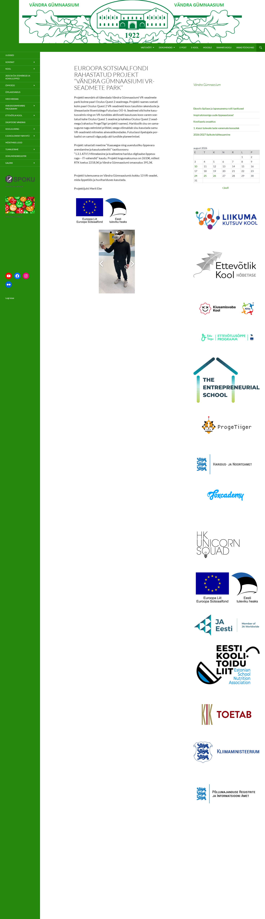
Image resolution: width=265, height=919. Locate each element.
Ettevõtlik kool (13, 115)
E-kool (194, 47)
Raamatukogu (224, 47)
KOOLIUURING (12, 129)
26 (214, 175)
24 (195, 175)
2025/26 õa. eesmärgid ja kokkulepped (17, 77)
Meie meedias (12, 99)
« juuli (225, 187)
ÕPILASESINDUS (12, 92)
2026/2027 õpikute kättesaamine (211, 134)
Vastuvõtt (146, 47)
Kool (8, 69)
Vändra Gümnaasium (207, 85)
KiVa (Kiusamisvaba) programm (15, 107)
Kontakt (9, 62)
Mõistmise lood (13, 142)
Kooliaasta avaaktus (204, 121)
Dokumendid (165, 47)
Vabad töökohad (245, 47)
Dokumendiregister (15, 156)
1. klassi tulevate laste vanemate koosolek (216, 128)
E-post (183, 47)
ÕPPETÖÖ (10, 85)
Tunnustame (11, 149)
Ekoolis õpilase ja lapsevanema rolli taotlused (218, 108)
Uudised (9, 55)
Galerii (9, 163)
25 (205, 175)
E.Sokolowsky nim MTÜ (17, 136)
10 (195, 166)
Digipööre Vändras (15, 122)
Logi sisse (9, 298)
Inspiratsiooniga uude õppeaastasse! (213, 115)
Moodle (207, 47)
